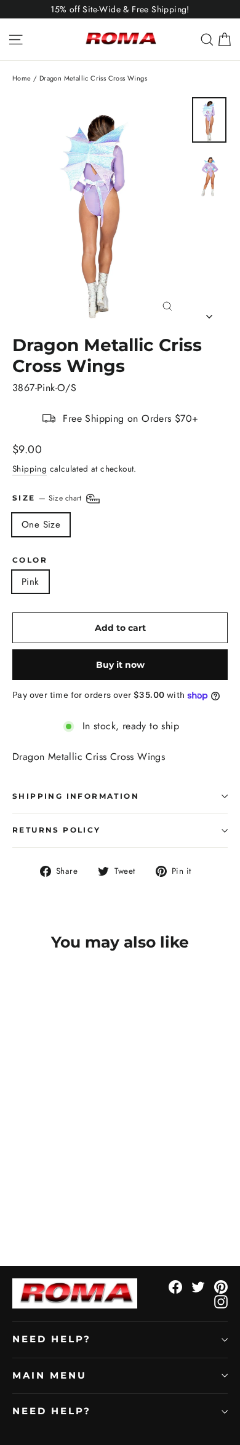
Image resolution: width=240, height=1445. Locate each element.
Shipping (29, 468)
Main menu (49, 1375)
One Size (41, 524)
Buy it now (120, 664)
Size (48, 498)
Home (21, 78)
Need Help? (51, 1339)
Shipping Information (75, 796)
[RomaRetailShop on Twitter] (198, 1286)
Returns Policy (56, 829)
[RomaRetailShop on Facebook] (175, 1286)
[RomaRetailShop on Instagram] (221, 1301)
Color (29, 560)
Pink (30, 581)
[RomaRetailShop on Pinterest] (221, 1286)
